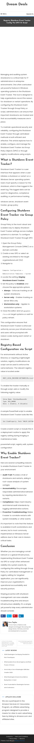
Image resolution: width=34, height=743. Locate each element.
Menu (5, 14)
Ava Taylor (12, 622)
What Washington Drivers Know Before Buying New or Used (16, 678)
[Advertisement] (17, 49)
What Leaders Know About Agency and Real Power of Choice (17, 663)
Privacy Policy (13, 738)
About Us (22, 738)
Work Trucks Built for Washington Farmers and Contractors (16, 686)
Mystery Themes (20, 741)
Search (29, 14)
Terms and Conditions (21, 736)
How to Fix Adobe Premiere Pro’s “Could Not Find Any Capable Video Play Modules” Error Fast (8, 643)
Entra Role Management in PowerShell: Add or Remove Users (25, 642)
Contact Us (9, 736)
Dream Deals (17, 4)
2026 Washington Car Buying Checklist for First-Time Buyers (17, 656)
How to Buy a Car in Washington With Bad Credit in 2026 (16, 671)
